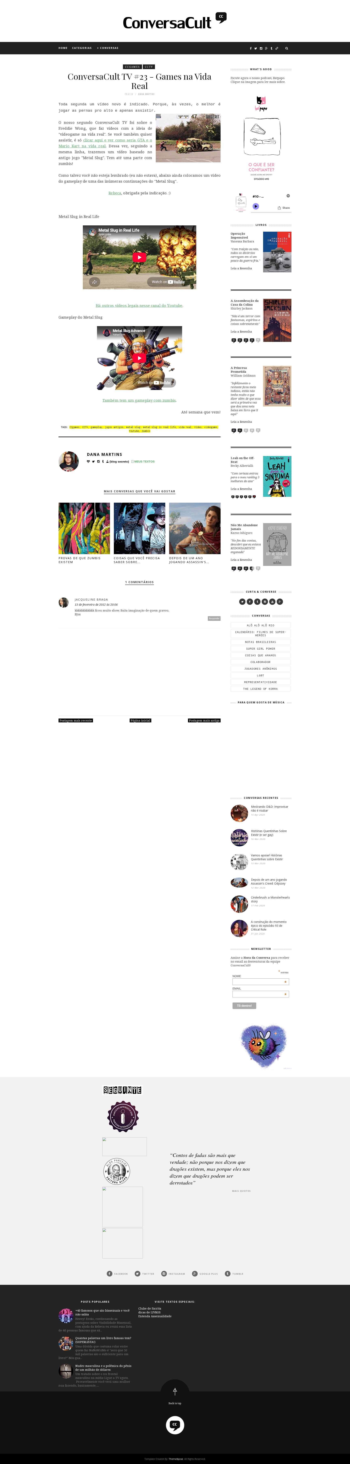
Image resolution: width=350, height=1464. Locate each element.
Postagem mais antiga (204, 720)
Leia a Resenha (241, 268)
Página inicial (140, 720)
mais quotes (241, 1190)
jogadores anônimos (260, 668)
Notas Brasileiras (260, 642)
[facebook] (250, 602)
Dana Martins (104, 454)
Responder (214, 618)
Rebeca (115, 193)
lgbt (260, 675)
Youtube (134, 431)
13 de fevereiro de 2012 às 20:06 (96, 604)
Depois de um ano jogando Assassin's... (189, 560)
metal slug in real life (159, 427)
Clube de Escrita (149, 1308)
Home (63, 48)
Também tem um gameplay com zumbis (139, 400)
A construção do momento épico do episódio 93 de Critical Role (269, 925)
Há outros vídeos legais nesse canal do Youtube (139, 305)
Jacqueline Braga (91, 599)
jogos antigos (114, 427)
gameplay (96, 427)
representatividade (260, 682)
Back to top (175, 1403)
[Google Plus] (280, 602)
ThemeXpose (176, 1458)
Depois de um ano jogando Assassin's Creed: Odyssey (269, 881)
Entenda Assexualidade (155, 1316)
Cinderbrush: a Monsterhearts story (270, 899)
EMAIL (260, 988)
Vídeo (197, 427)
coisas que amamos (260, 655)
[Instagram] (265, 602)
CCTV (149, 67)
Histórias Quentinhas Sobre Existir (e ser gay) (269, 833)
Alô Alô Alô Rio (260, 625)
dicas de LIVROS (149, 1312)
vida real (185, 427)
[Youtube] (272, 602)
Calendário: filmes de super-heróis (260, 633)
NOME (260, 976)
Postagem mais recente (76, 720)
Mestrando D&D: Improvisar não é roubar (269, 808)
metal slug (133, 427)
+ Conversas (107, 48)
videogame (210, 427)
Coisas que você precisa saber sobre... (137, 560)
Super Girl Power (260, 648)
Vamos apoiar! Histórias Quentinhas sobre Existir (267, 857)
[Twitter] (242, 602)
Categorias (82, 48)
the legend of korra (260, 688)
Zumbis (146, 431)
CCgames (132, 67)
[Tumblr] (257, 602)
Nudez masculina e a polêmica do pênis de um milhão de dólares (103, 1368)
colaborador (261, 662)
